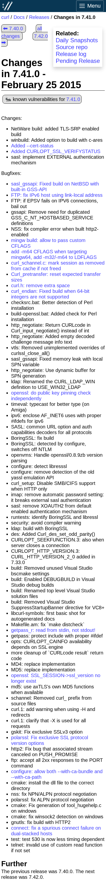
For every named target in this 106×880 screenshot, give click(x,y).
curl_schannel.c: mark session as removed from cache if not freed (58, 265)
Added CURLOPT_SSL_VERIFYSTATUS (55, 151)
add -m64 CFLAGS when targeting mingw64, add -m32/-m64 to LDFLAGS (54, 254)
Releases (39, 17)
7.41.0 (73, 99)
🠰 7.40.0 (13, 28)
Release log (71, 54)
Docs (19, 17)
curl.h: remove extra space (40, 285)
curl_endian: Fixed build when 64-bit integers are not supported (50, 293)
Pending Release (78, 60)
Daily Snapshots (77, 40)
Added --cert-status (32, 145)
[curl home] (7, 5)
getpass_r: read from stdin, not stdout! (53, 630)
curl (5, 17)
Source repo (72, 47)
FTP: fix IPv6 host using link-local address (57, 195)
